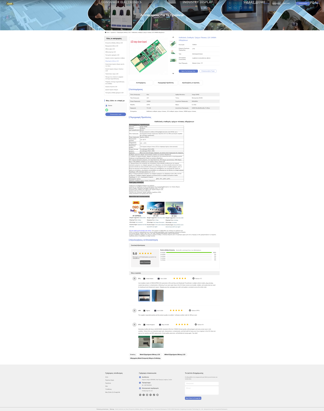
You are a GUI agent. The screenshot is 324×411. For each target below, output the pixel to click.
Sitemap (112, 409)
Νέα (106, 386)
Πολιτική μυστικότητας (102, 409)
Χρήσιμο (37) (198, 278)
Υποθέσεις (108, 389)
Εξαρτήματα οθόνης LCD (123, 32)
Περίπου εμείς (256, 3)
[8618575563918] (157, 395)
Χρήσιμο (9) (200, 324)
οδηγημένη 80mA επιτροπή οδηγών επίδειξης (145, 358)
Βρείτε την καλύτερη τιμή (188, 71)
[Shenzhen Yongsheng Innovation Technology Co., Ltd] (9, 3)
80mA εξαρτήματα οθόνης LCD (150, 354)
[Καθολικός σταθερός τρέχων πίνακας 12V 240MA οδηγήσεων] (148, 55)
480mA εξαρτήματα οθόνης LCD (174, 354)
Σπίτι (247, 3)
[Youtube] (150, 395)
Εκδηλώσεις (276, 3)
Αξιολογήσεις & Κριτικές (190, 83)
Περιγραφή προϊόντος (166, 83)
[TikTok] (154, 395)
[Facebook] (143, 395)
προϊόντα (266, 3)
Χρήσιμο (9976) (195, 310)
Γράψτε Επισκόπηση (145, 262)
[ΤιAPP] (106, 110)
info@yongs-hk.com (147, 390)
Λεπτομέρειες (141, 83)
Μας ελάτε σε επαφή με (287, 3)
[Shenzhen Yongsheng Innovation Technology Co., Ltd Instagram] (147, 395)
